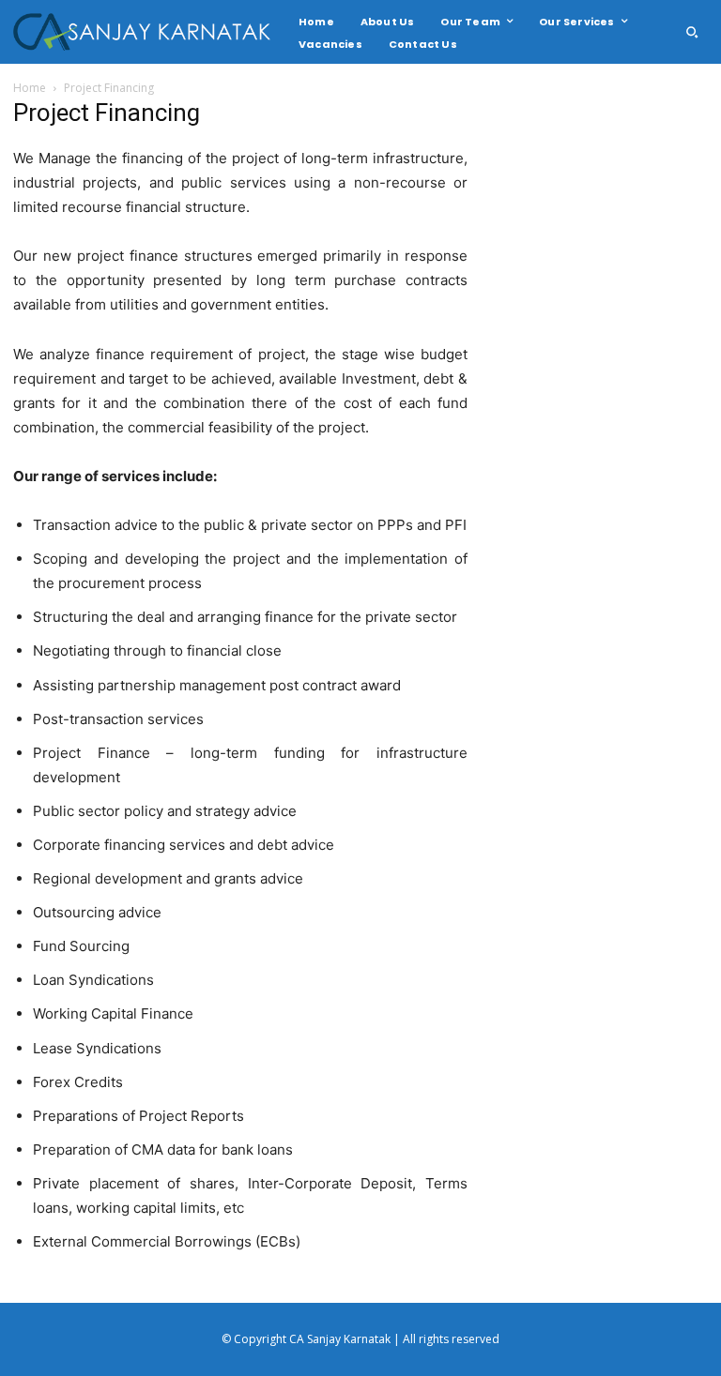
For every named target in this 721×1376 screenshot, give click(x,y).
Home (29, 88)
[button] (692, 32)
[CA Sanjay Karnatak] (144, 32)
